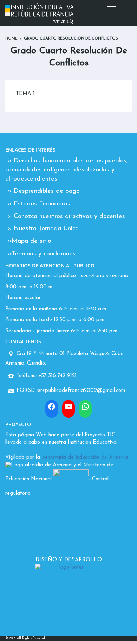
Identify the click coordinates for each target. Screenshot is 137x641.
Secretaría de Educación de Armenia (85, 457)
